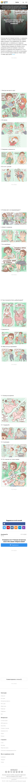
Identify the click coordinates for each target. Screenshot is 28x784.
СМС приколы (4, 723)
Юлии (13, 54)
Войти (17, 2)
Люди (2, 733)
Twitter (2, 762)
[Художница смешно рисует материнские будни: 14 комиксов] (23, 527)
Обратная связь (4, 747)
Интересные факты (5, 701)
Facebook (3, 757)
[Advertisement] (14, 73)
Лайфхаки (3, 711)
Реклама (3, 745)
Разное (2, 736)
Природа (3, 708)
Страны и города (5, 728)
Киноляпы (3, 725)
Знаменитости (4, 731)
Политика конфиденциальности (8, 750)
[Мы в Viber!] (19, 772)
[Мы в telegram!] (9, 772)
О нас (2, 742)
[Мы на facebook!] (6, 772)
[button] (14, 523)
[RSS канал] (22, 772)
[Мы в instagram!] (14, 772)
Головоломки (4, 720)
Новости (3, 695)
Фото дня (3, 703)
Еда (2, 714)
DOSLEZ (14, 770)
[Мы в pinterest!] (17, 772)
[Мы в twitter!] (11, 772)
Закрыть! (24, 8)
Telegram (3, 759)
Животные (3, 706)
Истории (3, 698)
